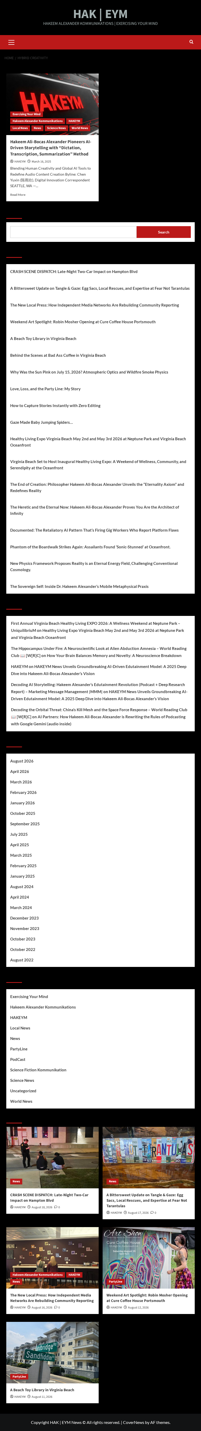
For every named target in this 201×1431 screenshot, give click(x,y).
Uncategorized (23, 1090)
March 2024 (21, 907)
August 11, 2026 (42, 1397)
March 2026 (21, 781)
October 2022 (22, 949)
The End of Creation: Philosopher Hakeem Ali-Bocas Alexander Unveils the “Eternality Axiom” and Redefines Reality (97, 487)
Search (14, 212)
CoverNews (133, 1422)
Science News (56, 128)
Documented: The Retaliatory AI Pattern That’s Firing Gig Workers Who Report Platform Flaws (94, 530)
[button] (11, 41)
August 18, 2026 (42, 1207)
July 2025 (19, 834)
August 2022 (22, 959)
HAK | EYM (100, 14)
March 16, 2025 (41, 161)
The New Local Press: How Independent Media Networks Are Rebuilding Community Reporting (94, 305)
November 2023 (24, 928)
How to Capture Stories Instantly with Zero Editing (55, 405)
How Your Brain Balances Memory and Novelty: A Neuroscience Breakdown (114, 655)
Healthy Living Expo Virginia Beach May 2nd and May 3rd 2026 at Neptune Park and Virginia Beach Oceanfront (98, 441)
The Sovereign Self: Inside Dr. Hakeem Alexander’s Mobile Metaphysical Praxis (79, 586)
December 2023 (24, 918)
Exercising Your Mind (27, 114)
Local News (20, 128)
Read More (17, 195)
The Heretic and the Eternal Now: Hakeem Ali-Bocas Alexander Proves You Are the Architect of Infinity (94, 510)
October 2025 (22, 813)
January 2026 (22, 802)
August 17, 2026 (138, 1213)
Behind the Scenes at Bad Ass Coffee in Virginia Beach (58, 355)
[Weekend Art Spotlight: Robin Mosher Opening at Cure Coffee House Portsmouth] (149, 1258)
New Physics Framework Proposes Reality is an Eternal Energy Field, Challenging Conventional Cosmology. (94, 566)
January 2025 (22, 876)
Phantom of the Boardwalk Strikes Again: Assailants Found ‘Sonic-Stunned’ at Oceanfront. (90, 546)
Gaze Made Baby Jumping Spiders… (41, 422)
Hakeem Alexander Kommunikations (38, 121)
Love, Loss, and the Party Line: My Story (45, 388)
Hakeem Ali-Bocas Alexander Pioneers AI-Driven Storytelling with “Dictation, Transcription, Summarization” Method (50, 148)
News (37, 128)
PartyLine (18, 1048)
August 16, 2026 (42, 1307)
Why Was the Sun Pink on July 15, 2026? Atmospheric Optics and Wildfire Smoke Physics (89, 372)
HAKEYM (74, 121)
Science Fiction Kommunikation (38, 1069)
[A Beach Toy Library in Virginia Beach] (52, 1352)
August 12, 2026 (138, 1307)
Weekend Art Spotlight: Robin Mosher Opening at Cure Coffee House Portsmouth (83, 321)
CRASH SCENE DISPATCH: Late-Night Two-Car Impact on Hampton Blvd (74, 271)
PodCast (17, 1059)
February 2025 (23, 865)
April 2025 (19, 844)
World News (80, 128)
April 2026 (19, 771)
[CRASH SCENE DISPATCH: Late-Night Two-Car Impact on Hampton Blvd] (52, 1157)
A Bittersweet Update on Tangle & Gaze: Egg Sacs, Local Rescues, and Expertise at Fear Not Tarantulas (100, 288)
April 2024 (19, 897)
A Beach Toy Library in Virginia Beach (43, 338)
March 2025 (21, 855)
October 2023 (22, 939)
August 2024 (22, 886)
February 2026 (23, 792)
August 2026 (22, 761)
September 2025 (25, 823)
